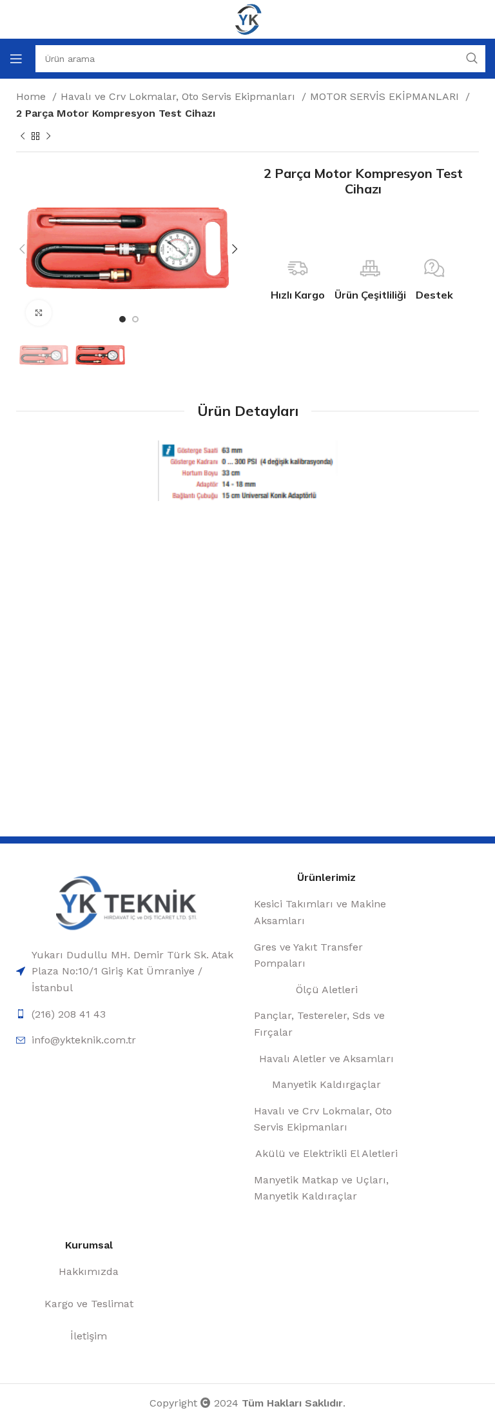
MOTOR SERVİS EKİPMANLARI (386, 96)
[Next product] (48, 136)
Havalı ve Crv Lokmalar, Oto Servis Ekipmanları (179, 96)
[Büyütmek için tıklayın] (39, 313)
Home (32, 96)
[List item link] (128, 971)
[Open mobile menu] (16, 59)
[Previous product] (22, 136)
